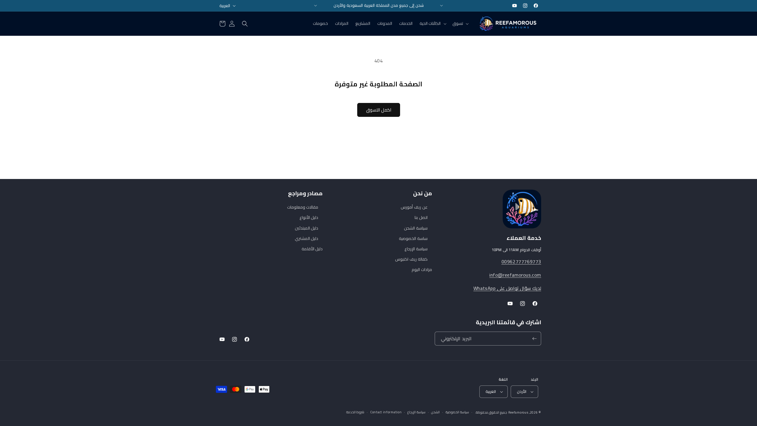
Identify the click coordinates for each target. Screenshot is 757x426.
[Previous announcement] (315, 5)
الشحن (435, 412)
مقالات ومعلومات (302, 207)
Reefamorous (518, 412)
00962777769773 (521, 261)
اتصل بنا (421, 217)
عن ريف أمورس (414, 207)
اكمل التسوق (378, 110)
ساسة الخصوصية (413, 238)
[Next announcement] (441, 5)
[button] (460, 23)
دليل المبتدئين (306, 228)
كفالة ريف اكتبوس (411, 259)
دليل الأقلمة (312, 249)
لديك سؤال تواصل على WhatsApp (507, 288)
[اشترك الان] (534, 339)
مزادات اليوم (422, 269)
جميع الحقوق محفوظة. (491, 412)
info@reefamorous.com (515, 274)
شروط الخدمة (355, 412)
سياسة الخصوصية (457, 412)
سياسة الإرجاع (416, 249)
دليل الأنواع (309, 217)
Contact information (386, 412)
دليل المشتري (306, 238)
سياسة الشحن (416, 228)
